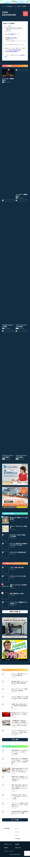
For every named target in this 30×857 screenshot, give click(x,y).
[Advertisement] (15, 12)
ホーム (16, 828)
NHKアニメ (8, 30)
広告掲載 (17, 844)
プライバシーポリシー (9, 851)
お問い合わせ (18, 847)
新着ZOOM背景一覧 (15, 611)
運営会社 (6, 847)
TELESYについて (8, 844)
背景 (7, 28)
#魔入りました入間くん (12, 37)
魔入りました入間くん (18, 28)
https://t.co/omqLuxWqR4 (15, 49)
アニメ (10, 26)
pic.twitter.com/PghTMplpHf (11, 51)
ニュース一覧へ (15, 820)
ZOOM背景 (17, 838)
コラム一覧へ (15, 739)
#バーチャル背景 (9, 34)
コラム (16, 835)
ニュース (17, 832)
